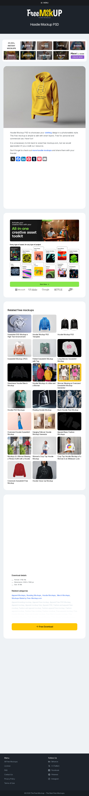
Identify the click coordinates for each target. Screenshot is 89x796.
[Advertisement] (49, 184)
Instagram (55, 779)
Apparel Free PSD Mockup (60, 602)
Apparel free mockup (40, 602)
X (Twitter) (55, 766)
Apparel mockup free (33, 605)
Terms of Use (9, 783)
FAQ (5, 770)
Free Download (45, 627)
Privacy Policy (9, 779)
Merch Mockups (63, 595)
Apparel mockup (18, 605)
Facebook (55, 770)
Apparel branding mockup (22, 602)
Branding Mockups (34, 595)
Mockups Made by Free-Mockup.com (27, 598)
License (7, 766)
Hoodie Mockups (49, 595)
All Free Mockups (11, 761)
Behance (54, 761)
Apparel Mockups (18, 595)
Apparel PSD (47, 605)
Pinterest (54, 774)
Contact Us (8, 774)
